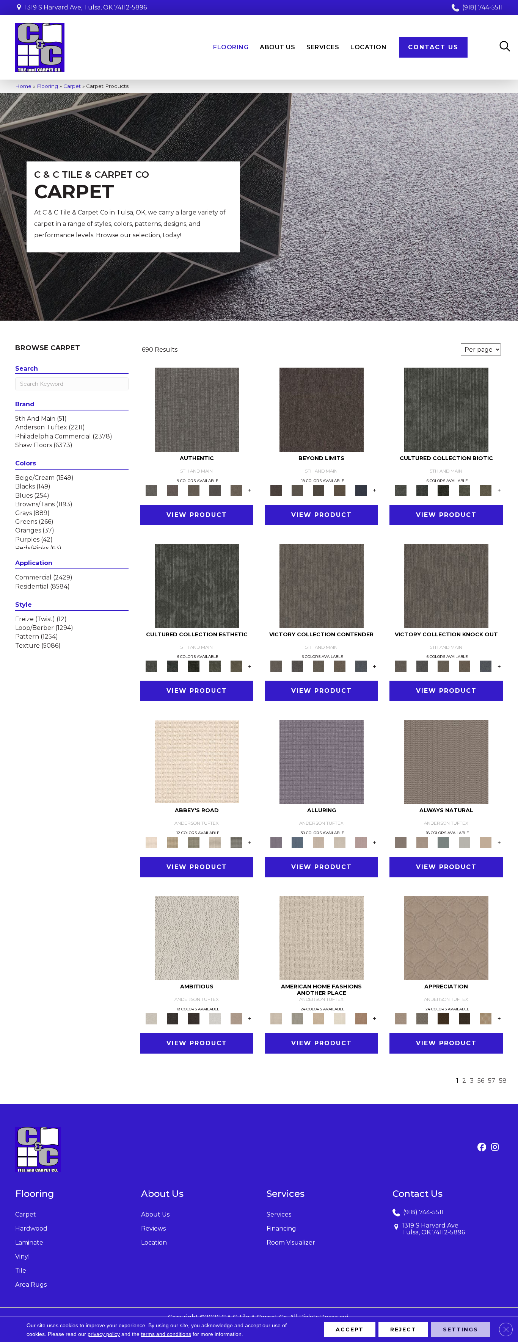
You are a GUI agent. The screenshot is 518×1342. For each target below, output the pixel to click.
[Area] (321, 409)
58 (503, 1080)
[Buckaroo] (361, 1018)
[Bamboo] (172, 842)
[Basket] (422, 842)
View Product (196, 514)
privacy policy (104, 1334)
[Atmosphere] (297, 1018)
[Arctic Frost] (422, 1018)
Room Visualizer (291, 1242)
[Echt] (172, 490)
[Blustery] (464, 842)
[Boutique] (485, 842)
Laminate (29, 1242)
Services (279, 1214)
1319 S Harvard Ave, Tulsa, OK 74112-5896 (86, 7)
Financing (281, 1228)
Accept (350, 1329)
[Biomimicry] (446, 409)
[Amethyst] (321, 761)
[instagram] (495, 1148)
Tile (20, 1270)
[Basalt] (318, 842)
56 (480, 1080)
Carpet (72, 86)
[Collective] (443, 490)
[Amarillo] (446, 938)
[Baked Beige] (318, 1018)
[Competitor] (318, 666)
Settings (460, 1329)
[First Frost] (215, 1018)
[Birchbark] (339, 842)
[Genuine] (193, 490)
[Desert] (297, 490)
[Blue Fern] (443, 842)
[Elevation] (318, 490)
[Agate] (321, 938)
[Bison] (443, 1018)
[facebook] (481, 1148)
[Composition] (464, 490)
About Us (155, 1214)
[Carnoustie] (485, 1018)
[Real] (236, 490)
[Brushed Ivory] (339, 1018)
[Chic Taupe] (215, 842)
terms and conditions (166, 1334)
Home (23, 86)
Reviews (153, 1228)
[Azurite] (297, 842)
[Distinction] (485, 490)
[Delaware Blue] (236, 842)
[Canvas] (197, 938)
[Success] (361, 666)
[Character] (422, 490)
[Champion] (297, 666)
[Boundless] (193, 842)
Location (154, 1242)
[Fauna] (339, 490)
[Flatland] (361, 490)
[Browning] (464, 1018)
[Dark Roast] (193, 1018)
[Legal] (215, 490)
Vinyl (22, 1256)
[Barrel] (446, 761)
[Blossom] (361, 842)
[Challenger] (321, 585)
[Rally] (339, 666)
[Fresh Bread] (236, 1018)
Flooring (47, 86)
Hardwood (31, 1228)
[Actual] (197, 409)
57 (491, 1080)
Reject (403, 1329)
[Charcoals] (172, 1018)
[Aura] (197, 761)
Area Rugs (31, 1284)
